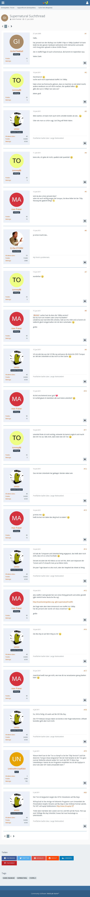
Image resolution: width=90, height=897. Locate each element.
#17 (85, 671)
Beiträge (8, 61)
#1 (86, 34)
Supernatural (22, 878)
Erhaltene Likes (10, 136)
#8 (86, 311)
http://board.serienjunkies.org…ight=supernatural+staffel (53, 602)
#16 (85, 629)
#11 (85, 430)
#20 (85, 792)
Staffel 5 (33, 878)
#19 (85, 751)
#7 (86, 272)
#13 (85, 510)
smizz (37, 315)
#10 (85, 391)
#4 (86, 153)
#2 (86, 72)
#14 (85, 549)
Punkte (8, 58)
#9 (86, 350)
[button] (3, 3)
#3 (86, 111)
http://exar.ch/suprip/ (64, 806)
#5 (86, 191)
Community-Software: (45, 893)
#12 (85, 469)
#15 (85, 590)
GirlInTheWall (16, 19)
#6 (86, 230)
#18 (85, 710)
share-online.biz (9, 878)
